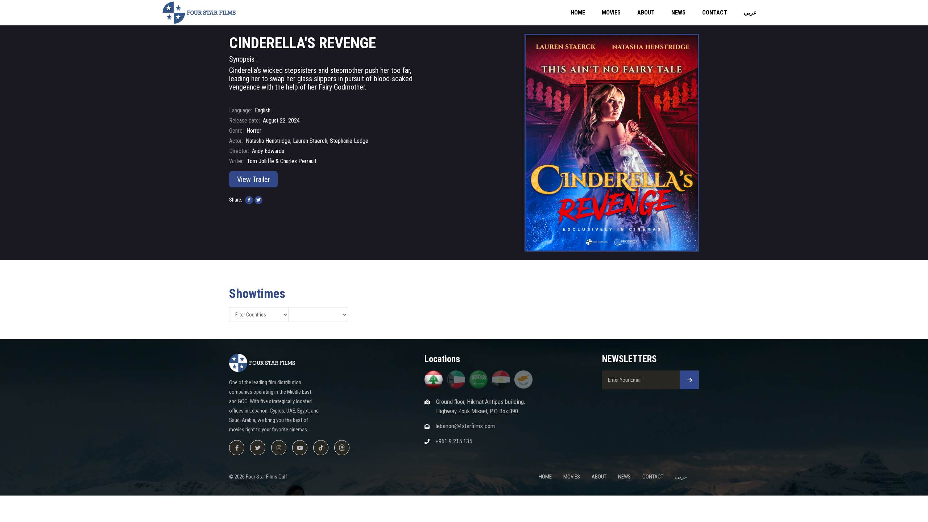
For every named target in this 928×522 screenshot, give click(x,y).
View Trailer (253, 179)
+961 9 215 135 (453, 441)
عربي (750, 12)
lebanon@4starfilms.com (465, 426)
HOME (578, 12)
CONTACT (714, 12)
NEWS (678, 12)
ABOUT (646, 12)
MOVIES (611, 12)
